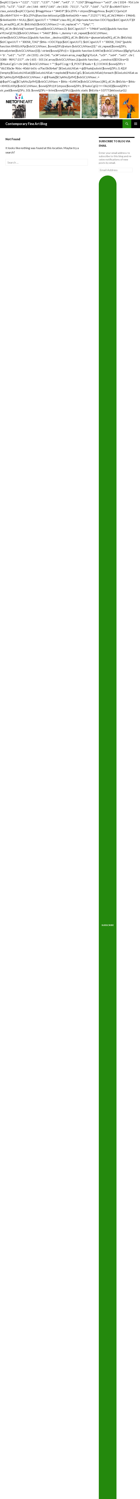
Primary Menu (135, 123)
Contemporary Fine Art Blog (26, 124)
